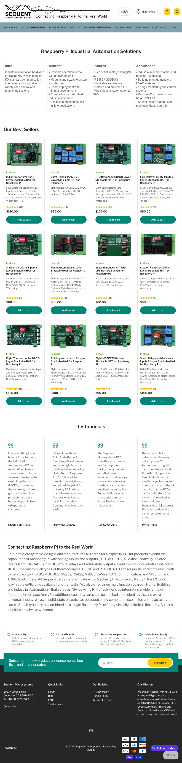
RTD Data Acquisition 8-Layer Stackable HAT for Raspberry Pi (113, 179)
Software (142, 27)
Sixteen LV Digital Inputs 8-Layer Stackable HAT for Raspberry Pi (22, 270)
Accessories (123, 27)
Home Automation (34, 27)
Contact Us (10, 706)
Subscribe (160, 662)
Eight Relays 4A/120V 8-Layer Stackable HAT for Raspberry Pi (65, 179)
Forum (51, 691)
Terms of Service (102, 699)
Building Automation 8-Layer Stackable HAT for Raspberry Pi (68, 361)
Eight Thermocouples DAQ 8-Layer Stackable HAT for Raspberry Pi (23, 361)
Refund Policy (100, 695)
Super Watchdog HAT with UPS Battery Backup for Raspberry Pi (110, 270)
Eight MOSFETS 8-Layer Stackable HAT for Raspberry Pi (112, 361)
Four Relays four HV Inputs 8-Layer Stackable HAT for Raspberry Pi (157, 179)
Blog (50, 695)
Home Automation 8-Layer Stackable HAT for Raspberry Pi (68, 270)
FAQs (51, 699)
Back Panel (11, 27)
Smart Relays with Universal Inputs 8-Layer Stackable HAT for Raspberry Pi (157, 361)
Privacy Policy (101, 691)
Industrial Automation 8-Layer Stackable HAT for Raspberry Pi (20, 179)
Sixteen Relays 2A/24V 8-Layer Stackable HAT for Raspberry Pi (155, 270)
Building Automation (98, 27)
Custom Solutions (164, 27)
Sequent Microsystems (88, 746)
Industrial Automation (64, 27)
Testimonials (55, 704)
